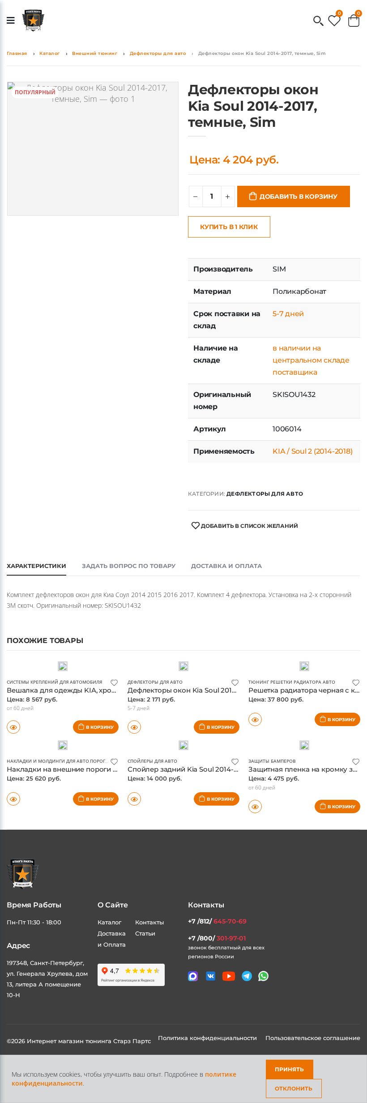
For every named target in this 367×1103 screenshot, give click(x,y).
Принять (289, 1069)
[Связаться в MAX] (193, 976)
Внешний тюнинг (94, 53)
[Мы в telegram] (247, 976)
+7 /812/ (217, 921)
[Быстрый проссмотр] (255, 719)
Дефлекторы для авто (158, 53)
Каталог (49, 53)
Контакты (149, 922)
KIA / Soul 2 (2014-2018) (312, 451)
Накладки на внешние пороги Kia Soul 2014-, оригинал (101, 769)
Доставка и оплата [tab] (226, 565)
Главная (17, 53)
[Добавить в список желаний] (114, 682)
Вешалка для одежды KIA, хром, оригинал (80, 690)
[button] (318, 21)
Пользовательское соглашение (312, 1037)
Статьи (145, 933)
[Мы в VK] (211, 976)
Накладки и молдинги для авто (48, 761)
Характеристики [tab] (36, 565)
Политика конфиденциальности (208, 1037)
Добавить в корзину (298, 196)
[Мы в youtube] (228, 976)
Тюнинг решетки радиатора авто (291, 682)
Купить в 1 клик (229, 227)
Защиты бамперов (272, 761)
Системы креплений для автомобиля (54, 682)
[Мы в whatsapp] (263, 976)
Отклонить (293, 1088)
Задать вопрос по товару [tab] (128, 565)
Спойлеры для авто (152, 761)
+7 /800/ (217, 938)
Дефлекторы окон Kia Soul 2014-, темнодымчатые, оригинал (231, 690)
